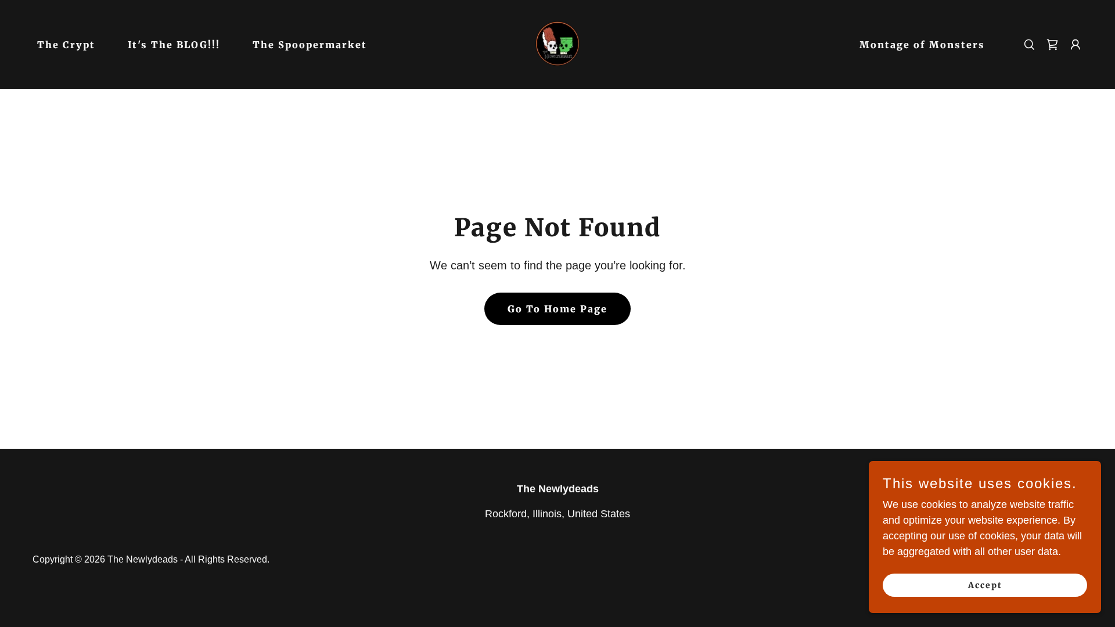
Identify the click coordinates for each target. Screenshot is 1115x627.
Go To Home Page (557, 309)
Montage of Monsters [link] (922, 45)
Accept (985, 585)
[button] (1075, 44)
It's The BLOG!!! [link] (174, 45)
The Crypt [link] (66, 45)
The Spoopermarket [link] (310, 45)
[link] (558, 43)
